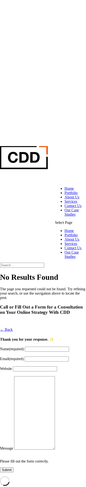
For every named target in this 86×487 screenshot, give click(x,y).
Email (12, 359)
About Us (71, 197)
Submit (7, 470)
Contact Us (72, 206)
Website (6, 369)
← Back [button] (6, 329)
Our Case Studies (71, 212)
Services (70, 201)
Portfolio (71, 193)
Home (69, 188)
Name (12, 349)
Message (6, 448)
